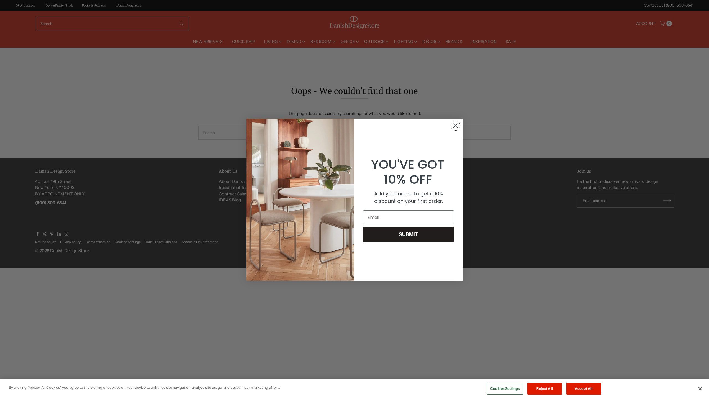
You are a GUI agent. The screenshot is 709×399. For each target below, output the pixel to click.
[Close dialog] (455, 126)
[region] (354, 389)
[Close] (700, 389)
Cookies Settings (505, 388)
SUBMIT (408, 234)
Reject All (544, 388)
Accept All (584, 388)
